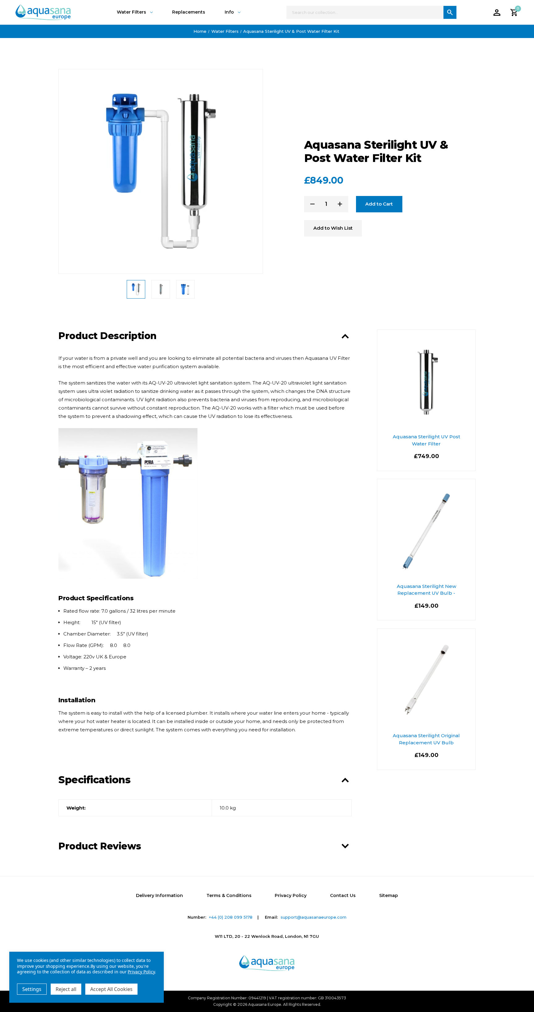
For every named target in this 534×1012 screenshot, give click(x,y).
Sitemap (388, 895)
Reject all (66, 989)
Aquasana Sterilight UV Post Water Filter (426, 440)
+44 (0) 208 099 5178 (230, 917)
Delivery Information (159, 895)
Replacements (188, 12)
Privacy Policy (291, 895)
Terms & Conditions (229, 895)
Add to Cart (379, 204)
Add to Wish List (333, 228)
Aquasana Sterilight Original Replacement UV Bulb (426, 739)
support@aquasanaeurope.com (313, 917)
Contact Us (343, 895)
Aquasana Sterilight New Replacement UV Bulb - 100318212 (426, 593)
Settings (31, 989)
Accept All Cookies (111, 989)
